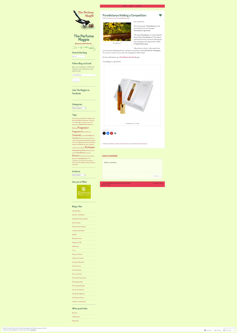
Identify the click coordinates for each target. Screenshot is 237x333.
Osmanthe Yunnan (76, 148)
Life (73, 142)
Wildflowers (83, 162)
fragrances (77, 131)
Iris (77, 140)
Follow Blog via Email (81, 63)
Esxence (82, 124)
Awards (93, 118)
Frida (90, 132)
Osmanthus (82, 148)
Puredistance (123, 144)
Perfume (90, 147)
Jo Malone (80, 140)
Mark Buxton (81, 142)
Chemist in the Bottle (78, 230)
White (80, 162)
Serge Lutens (87, 156)
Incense (88, 138)
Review (75, 155)
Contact (139, 6)
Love (77, 142)
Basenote (74, 313)
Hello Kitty (81, 138)
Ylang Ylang (158, 183)
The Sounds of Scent (78, 297)
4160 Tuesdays (75, 118)
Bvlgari (80, 120)
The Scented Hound (78, 290)
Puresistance (88, 153)
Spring (81, 158)
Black (73, 120)
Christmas (78, 122)
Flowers (74, 128)
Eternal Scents (89, 124)
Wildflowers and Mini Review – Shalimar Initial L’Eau (116, 184)
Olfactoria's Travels (77, 258)
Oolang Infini (91, 144)
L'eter (74, 250)
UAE (83, 160)
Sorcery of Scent (77, 274)
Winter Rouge (89, 162)
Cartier (73, 122)
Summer (85, 158)
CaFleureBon (76, 317)
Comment (156, 176)
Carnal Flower (91, 120)
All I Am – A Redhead (78, 215)
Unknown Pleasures (89, 160)
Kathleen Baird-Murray (87, 140)
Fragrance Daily (76, 242)
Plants (88, 150)
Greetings (89, 135)
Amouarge (80, 118)
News (117, 144)
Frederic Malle (85, 132)
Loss (75, 142)
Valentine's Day (75, 162)
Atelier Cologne (87, 118)
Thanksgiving (75, 160)
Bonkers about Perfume (79, 227)
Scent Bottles (82, 156)
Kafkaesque (75, 246)
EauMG (74, 234)
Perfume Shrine (76, 270)
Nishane (81, 144)
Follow (76, 80)
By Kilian (83, 120)
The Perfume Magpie (84, 37)
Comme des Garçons (85, 122)
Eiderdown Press (77, 238)
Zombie (76, 164)
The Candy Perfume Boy (79, 278)
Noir (84, 144)
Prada (75, 153)
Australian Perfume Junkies (80, 219)
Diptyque (74, 124)
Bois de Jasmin (76, 223)
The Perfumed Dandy (78, 286)
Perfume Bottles (77, 150)
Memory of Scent (77, 254)
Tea (89, 158)
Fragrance (83, 127)
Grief (93, 135)
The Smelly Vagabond (78, 294)
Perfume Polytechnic (78, 262)
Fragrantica (75, 321)
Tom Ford (80, 160)
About (131, 6)
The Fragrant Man (77, 282)
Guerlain (75, 138)
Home (125, 6)
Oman (87, 144)
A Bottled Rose (76, 211)
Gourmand (83, 135)
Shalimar (92, 156)
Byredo (87, 120)
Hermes (84, 138)
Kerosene (93, 140)
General (112, 144)
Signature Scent (75, 158)
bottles (76, 120)
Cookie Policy (33, 330)
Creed (91, 122)
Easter (77, 124)
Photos (84, 150)
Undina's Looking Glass (79, 301)
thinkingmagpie (124, 18)
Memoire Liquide (89, 142)
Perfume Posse (76, 266)
